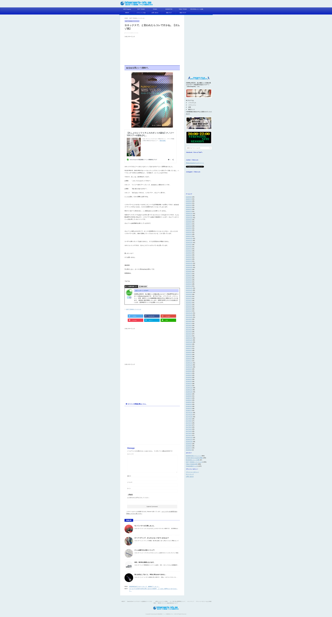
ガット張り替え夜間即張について (177, 601)
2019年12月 (189, 362)
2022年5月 (189, 302)
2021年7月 (189, 323)
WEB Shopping (127, 9)
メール (129, 482)
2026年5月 (189, 203)
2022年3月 (189, 307)
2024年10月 (189, 242)
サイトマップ (190, 474)
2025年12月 (189, 213)
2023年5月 (189, 277)
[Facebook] (130, 297)
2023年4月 (189, 280)
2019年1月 (189, 385)
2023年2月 (189, 284)
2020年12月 (189, 338)
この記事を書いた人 (132, 286)
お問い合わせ (155, 12)
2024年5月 (189, 253)
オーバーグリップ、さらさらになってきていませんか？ (151, 538)
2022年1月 (189, 311)
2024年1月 (189, 261)
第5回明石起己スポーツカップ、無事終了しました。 (144, 586)
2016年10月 (189, 441)
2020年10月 (189, 342)
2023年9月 (189, 269)
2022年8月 (189, 296)
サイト (129, 488)
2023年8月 (189, 271)
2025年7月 (189, 224)
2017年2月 (189, 433)
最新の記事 (144, 286)
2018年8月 (189, 396)
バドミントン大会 (141, 12)
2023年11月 (189, 265)
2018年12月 (189, 387)
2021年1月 (189, 336)
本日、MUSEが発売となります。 (144, 562)
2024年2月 (189, 259)
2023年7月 (189, 273)
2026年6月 (189, 201)
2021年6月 (189, 325)
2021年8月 (189, 321)
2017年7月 (189, 423)
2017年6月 (189, 425)
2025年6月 (189, 226)
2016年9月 (189, 443)
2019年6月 (189, 375)
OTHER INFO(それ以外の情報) (194, 458)
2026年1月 (189, 211)
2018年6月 (189, 400)
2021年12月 (189, 313)
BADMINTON (168, 9)
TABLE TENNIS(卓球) (192, 464)
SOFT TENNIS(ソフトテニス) (133, 309)
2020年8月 (189, 346)
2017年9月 (189, 418)
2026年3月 (189, 207)
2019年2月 (189, 383)
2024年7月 (189, 248)
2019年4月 (189, 379)
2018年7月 (189, 398)
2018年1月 (189, 410)
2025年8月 (189, 221)
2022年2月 (189, 309)
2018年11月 (189, 389)
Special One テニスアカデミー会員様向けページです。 (140, 601)
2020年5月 (189, 352)
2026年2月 (189, 209)
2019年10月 (189, 367)
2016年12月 (189, 437)
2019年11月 (189, 365)
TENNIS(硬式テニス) (191, 466)
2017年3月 (189, 431)
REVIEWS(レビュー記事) (196, 9)
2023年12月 (189, 263)
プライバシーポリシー (192, 472)
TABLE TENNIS (183, 9)
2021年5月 (189, 327)
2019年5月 (189, 377)
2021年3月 (189, 331)
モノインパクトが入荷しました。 (144, 525)
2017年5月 (189, 427)
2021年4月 (189, 329)
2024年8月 (189, 246)
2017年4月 (189, 429)
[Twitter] (128, 297)
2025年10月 (189, 217)
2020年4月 (189, 354)
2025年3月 (189, 232)
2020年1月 (189, 360)
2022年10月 (189, 292)
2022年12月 (189, 288)
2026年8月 (189, 197)
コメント (130, 454)
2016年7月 (189, 448)
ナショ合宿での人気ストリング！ (144, 550)
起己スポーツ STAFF (141, 290)
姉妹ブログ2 (183, 12)
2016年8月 (189, 445)
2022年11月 (189, 290)
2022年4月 (189, 304)
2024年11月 (189, 240)
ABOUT (127, 12)
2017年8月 (189, 421)
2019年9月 (189, 369)
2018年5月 (189, 402)
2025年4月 (189, 230)
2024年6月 (189, 251)
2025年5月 (189, 228)
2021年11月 (189, 315)
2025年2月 (189, 234)
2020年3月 (189, 356)
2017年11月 (189, 414)
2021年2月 (189, 333)
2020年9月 (189, 344)
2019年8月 (189, 371)
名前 (129, 476)
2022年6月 (189, 300)
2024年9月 (189, 244)
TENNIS (155, 9)
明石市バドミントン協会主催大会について (168, 603)
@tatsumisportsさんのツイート (195, 163)
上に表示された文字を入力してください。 (138, 497)
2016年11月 (189, 439)
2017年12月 (189, 412)
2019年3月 (189, 381)
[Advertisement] (152, 50)
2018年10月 (189, 392)
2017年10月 (189, 416)
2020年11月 (189, 340)
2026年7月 (189, 199)
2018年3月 (189, 406)
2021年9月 (189, 319)
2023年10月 (189, 267)
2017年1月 (189, 435)
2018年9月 (189, 394)
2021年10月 (189, 317)
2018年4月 (189, 404)
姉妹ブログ (169, 12)
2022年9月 (189, 294)
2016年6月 (189, 450)
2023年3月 (189, 282)
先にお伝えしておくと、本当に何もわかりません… (150, 574)
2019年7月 (189, 373)
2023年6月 (189, 275)
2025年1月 (189, 236)
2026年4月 (189, 205)
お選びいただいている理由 (161, 601)
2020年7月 (189, 348)
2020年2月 (189, 358)
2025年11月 (189, 215)
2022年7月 (189, 298)
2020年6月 (189, 350)
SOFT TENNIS (141, 9)
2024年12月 (189, 238)
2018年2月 (189, 408)
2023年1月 (189, 286)
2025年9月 (189, 219)
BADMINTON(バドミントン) (193, 455)
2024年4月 (189, 255)
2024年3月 (189, 257)
